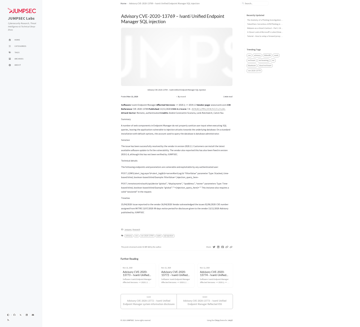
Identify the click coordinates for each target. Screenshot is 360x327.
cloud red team (265, 65)
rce (273, 60)
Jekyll (230, 320)
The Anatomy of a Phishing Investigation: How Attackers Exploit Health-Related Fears (282, 20)
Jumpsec (128, 229)
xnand (183, 96)
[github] (14, 315)
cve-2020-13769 (147, 236)
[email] (33, 315)
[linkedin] (27, 315)
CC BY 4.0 (146, 247)
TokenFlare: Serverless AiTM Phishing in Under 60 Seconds (271, 24)
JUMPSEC (130, 320)
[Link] (227, 247)
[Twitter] (214, 247)
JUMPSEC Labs (21, 18)
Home (123, 3)
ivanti (159, 236)
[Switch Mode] (8, 315)
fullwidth (267, 55)
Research (136, 229)
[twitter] (20, 315)
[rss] (8, 320)
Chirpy (217, 320)
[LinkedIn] (218, 247)
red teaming (263, 60)
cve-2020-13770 (254, 70)
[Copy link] (231, 247)
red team (251, 60)
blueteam (252, 65)
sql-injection (168, 236)
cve (136, 236)
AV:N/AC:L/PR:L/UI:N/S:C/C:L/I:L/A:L (208, 109)
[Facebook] (222, 247)
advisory (128, 236)
